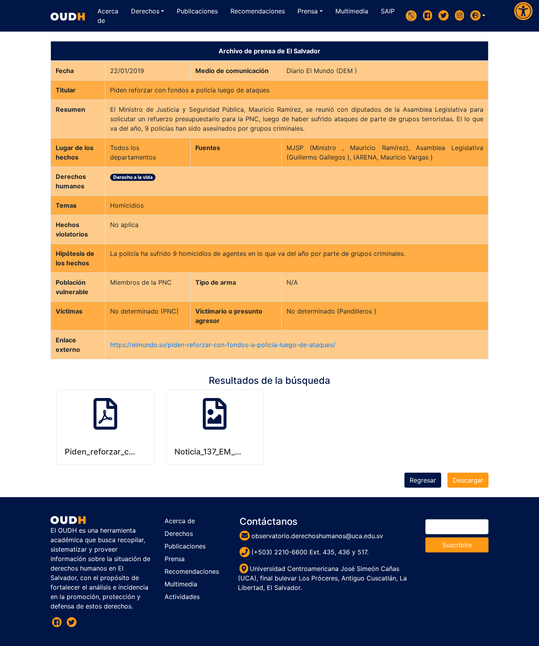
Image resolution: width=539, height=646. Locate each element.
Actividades (182, 597)
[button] (477, 15)
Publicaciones (185, 546)
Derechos (179, 533)
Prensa (175, 559)
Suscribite (457, 545)
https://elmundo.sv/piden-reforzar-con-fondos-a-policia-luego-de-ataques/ (222, 345)
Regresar (423, 480)
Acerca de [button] (107, 15)
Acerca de (180, 521)
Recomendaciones (192, 571)
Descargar (468, 480)
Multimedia (181, 584)
